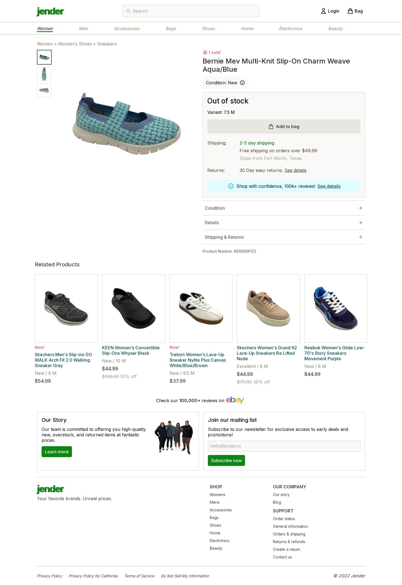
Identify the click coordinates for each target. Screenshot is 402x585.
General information (290, 526)
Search (140, 11)
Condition (215, 208)
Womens (217, 494)
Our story (281, 494)
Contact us (282, 557)
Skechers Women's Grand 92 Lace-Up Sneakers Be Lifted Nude (267, 353)
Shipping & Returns (224, 237)
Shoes (208, 28)
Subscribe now (226, 460)
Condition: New (221, 82)
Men (83, 28)
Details (212, 222)
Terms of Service (139, 576)
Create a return (286, 549)
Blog (277, 502)
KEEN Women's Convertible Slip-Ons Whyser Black (131, 350)
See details (295, 170)
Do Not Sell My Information (185, 576)
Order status (284, 518)
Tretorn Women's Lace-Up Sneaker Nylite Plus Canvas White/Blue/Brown (198, 360)
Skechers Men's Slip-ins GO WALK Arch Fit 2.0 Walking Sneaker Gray (63, 360)
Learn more (57, 451)
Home (247, 28)
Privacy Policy (49, 576)
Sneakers (107, 44)
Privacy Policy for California (93, 576)
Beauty (335, 28)
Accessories (126, 28)
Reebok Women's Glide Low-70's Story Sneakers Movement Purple (334, 353)
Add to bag (287, 126)
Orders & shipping (289, 534)
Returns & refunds (289, 541)
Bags (170, 28)
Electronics (290, 28)
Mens (215, 502)
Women (45, 28)
